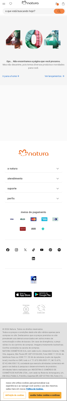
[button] (33, 168)
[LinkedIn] (33, 258)
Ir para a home (9, 76)
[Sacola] (63, 4)
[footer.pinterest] (50, 250)
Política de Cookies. (35, 389)
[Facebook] (8, 250)
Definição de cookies (14, 395)
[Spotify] (59, 250)
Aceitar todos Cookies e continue (45, 395)
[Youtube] (42, 250)
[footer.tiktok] (34, 249)
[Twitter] (25, 249)
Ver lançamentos (53, 76)
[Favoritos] (10, 4)
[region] (33, 389)
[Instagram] (16, 250)
